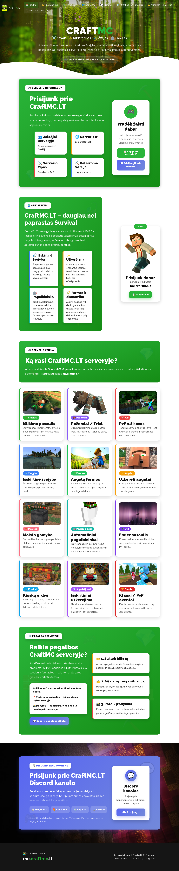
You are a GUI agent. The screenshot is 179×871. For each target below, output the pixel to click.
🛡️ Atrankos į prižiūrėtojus (129, 5)
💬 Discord (106, 5)
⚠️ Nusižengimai (49, 5)
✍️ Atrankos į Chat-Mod (160, 5)
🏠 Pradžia (31, 5)
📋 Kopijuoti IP (140, 294)
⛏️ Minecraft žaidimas (37, 10)
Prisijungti (133, 812)
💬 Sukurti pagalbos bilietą (49, 721)
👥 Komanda (89, 5)
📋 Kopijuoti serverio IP (131, 152)
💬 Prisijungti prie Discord (130, 165)
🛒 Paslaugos (70, 5)
